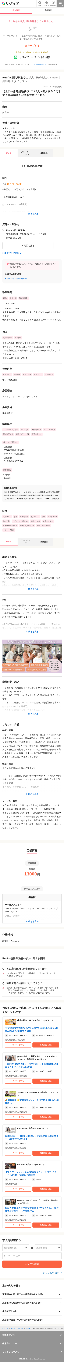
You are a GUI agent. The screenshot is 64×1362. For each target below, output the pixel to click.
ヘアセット (49, 374)
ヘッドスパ (38, 374)
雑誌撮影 (17, 374)
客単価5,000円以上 (10, 525)
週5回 (5, 298)
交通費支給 (7, 470)
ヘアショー (27, 374)
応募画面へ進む (46, 1045)
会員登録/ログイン (41, 64)
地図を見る (29, 245)
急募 (15, 517)
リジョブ (5, 1328)
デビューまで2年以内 (20, 521)
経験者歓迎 (24, 517)
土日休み (18, 338)
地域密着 (6, 521)
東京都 (20, 1328)
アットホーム (52, 517)
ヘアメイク (7, 374)
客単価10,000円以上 (27, 525)
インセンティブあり (10, 430)
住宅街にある (48, 521)
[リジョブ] (10, 3)
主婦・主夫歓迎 (9, 530)
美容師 (13, 1328)
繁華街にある (35, 521)
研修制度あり (8, 434)
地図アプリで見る (10, 253)
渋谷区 (28, 1328)
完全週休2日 (7, 338)
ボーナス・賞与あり (10, 442)
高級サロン (7, 517)
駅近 (43, 517)
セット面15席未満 (43, 525)
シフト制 (13, 298)
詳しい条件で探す (51, 1273)
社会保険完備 (36, 430)
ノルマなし (25, 430)
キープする (33, 45)
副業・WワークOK (22, 434)
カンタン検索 (32, 1264)
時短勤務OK (23, 298)
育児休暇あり (37, 434)
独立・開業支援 (49, 430)
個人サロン (35, 517)
